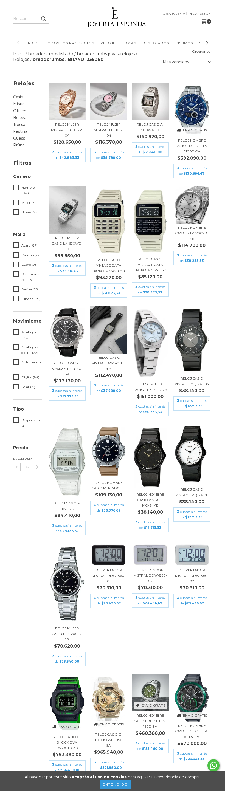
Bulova (19, 117)
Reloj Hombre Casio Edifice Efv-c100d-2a (192, 145)
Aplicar (37, 467)
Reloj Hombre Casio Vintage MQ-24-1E (150, 499)
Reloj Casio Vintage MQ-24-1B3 (192, 381)
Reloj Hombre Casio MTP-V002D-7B (192, 233)
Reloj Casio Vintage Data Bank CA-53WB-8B (108, 265)
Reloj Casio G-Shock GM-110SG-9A (108, 739)
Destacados (155, 43)
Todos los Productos (69, 43)
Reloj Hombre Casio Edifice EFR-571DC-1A (192, 731)
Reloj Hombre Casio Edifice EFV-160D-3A (150, 720)
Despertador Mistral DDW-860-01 (109, 575)
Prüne (19, 145)
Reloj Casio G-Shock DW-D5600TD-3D (67, 742)
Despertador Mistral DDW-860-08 (192, 575)
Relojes (109, 43)
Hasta (26, 459)
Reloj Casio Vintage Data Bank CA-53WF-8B (150, 264)
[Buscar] (43, 19)
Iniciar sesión (199, 13)
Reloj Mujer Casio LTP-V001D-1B (67, 633)
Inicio (33, 43)
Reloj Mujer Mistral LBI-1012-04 (109, 129)
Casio (18, 97)
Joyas (130, 43)
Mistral (19, 103)
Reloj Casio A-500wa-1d (150, 127)
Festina (20, 131)
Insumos (184, 43)
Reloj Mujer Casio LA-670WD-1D (67, 243)
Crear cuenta (174, 13)
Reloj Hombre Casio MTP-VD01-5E (109, 485)
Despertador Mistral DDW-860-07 (150, 575)
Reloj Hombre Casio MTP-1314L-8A (67, 368)
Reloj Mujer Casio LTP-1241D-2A (150, 387)
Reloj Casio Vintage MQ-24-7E (192, 492)
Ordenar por (202, 51)
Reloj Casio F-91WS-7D (67, 506)
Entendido (115, 784)
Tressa (19, 124)
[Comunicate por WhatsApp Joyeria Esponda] (213, 765)
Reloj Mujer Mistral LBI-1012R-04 (67, 129)
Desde (17, 459)
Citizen (19, 110)
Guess (19, 138)
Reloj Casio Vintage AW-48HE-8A (108, 363)
